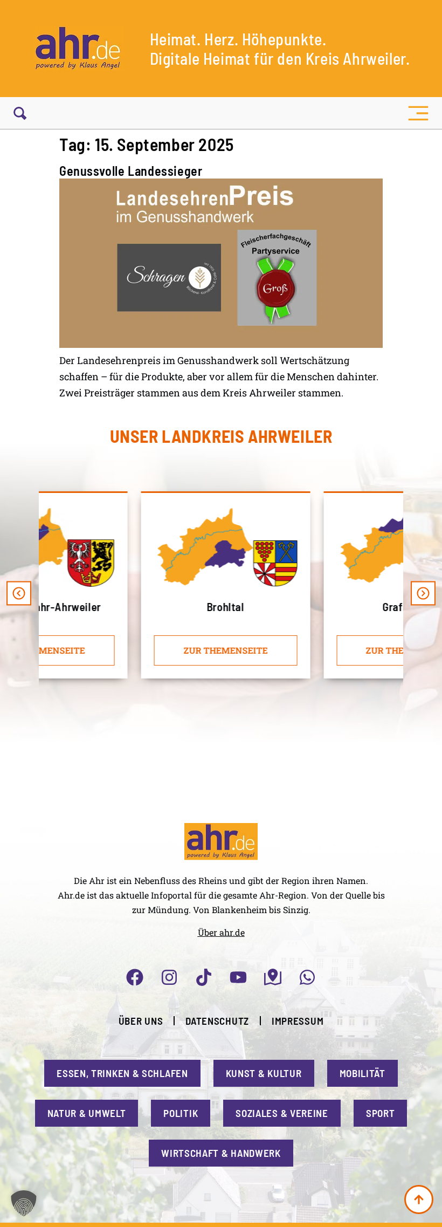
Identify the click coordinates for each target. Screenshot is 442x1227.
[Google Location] (272, 977)
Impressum (297, 1020)
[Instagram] (169, 977)
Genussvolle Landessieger (130, 171)
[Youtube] (238, 977)
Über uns (141, 1020)
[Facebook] (135, 977)
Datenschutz (217, 1020)
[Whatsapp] (307, 977)
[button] (418, 113)
